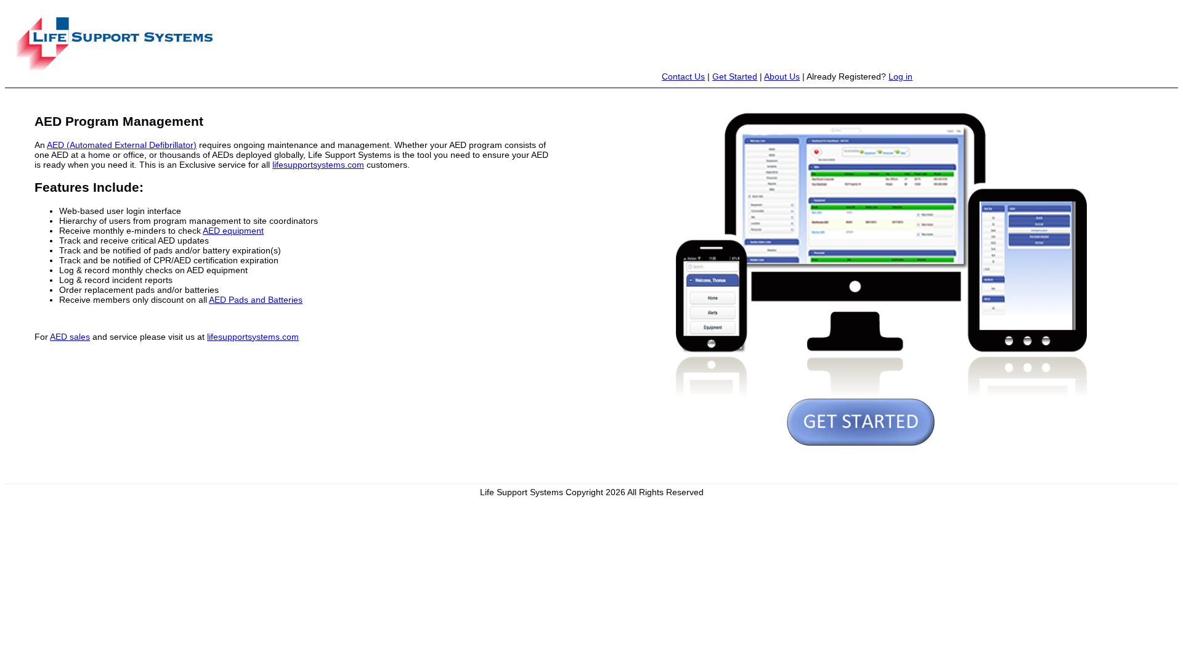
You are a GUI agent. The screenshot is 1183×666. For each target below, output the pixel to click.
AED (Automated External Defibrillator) (122, 145)
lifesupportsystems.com (318, 165)
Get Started (734, 76)
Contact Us (683, 76)
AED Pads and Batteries (256, 300)
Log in (900, 76)
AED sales (70, 337)
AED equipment (233, 231)
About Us (782, 76)
